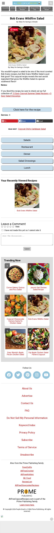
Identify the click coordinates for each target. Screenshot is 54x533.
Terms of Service (27, 447)
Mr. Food (27, 478)
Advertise (27, 395)
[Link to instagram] (37, 375)
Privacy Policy (27, 432)
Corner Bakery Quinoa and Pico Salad (15, 289)
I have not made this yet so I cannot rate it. (22, 230)
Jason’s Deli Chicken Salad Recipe (38, 289)
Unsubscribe (27, 454)
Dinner (27, 154)
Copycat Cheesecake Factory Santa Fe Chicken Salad (15, 321)
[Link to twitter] (18, 375)
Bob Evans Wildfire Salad (27, 211)
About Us (27, 388)
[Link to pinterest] (27, 375)
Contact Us (27, 403)
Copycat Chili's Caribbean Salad (32, 129)
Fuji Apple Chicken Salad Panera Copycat (38, 354)
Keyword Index (27, 425)
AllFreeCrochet (27, 471)
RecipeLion (27, 482)
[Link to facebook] (9, 375)
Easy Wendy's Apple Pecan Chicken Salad (15, 354)
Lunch (27, 167)
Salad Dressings (27, 160)
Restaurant (27, 147)
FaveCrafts (27, 467)
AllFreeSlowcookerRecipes (27, 485)
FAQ (27, 410)
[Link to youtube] (46, 375)
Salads (27, 140)
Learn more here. (27, 505)
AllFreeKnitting (27, 474)
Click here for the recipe (27, 109)
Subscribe (27, 439)
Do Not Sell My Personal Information (27, 417)
